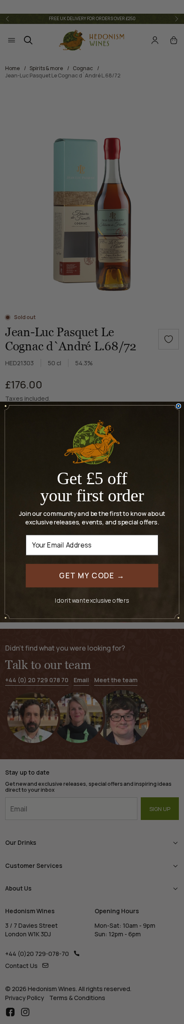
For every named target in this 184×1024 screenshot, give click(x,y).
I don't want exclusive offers (92, 600)
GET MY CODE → (92, 575)
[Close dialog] (179, 406)
